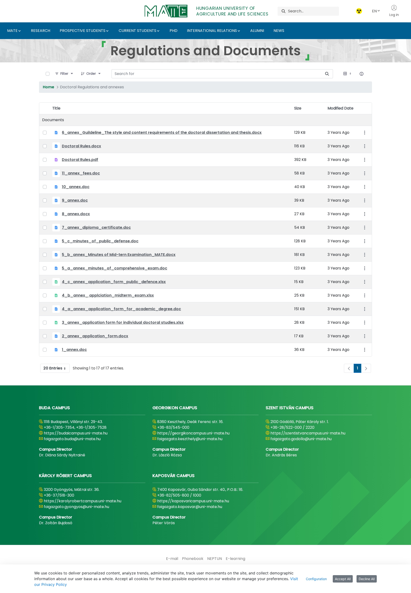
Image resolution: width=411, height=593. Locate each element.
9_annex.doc (75, 200)
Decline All (367, 579)
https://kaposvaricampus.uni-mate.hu (193, 501)
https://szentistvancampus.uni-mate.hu (307, 433)
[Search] (283, 11)
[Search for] (327, 74)
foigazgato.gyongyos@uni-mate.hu (76, 506)
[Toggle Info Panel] (361, 74)
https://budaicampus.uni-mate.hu (76, 433)
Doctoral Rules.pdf (80, 159)
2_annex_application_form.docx (95, 336)
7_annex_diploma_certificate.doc (96, 227)
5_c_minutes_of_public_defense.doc (100, 241)
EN (374, 11)
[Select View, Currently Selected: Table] (348, 74)
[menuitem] (172, 558)
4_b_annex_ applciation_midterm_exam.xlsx (108, 295)
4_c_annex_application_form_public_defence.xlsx (114, 281)
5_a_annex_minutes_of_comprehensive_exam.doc (114, 268)
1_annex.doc (74, 349)
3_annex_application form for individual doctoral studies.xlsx (123, 322)
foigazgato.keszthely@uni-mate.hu (189, 439)
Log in (394, 14)
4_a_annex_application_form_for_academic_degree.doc (121, 309)
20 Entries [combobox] (52, 368)
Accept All (343, 579)
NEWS (279, 30)
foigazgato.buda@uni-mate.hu (72, 439)
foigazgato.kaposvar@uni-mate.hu (189, 506)
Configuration (316, 579)
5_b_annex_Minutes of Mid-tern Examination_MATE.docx (119, 254)
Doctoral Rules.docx (81, 146)
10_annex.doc (75, 186)
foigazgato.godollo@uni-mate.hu (301, 439)
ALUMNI (257, 30)
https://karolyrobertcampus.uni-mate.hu (82, 501)
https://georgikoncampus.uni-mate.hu (193, 433)
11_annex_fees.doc (81, 173)
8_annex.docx (76, 214)
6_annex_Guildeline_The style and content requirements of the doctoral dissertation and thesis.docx (162, 132)
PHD (173, 30)
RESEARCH (40, 30)
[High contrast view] (359, 11)
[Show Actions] (364, 132)
